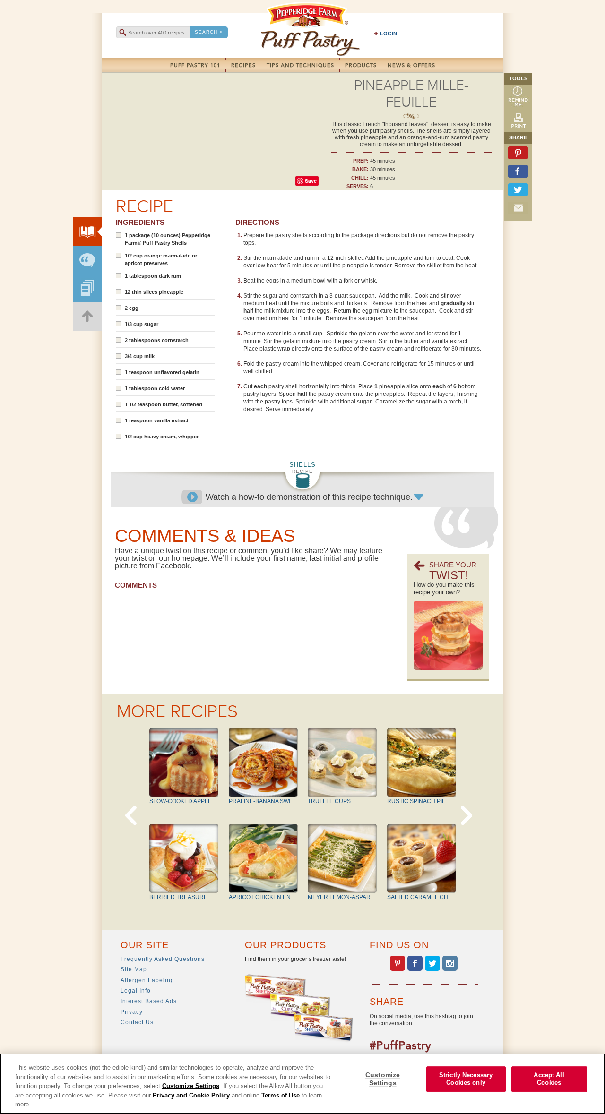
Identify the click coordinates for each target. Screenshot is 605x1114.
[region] (302, 1084)
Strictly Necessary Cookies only (466, 1079)
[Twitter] (432, 963)
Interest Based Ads (149, 1001)
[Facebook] (415, 963)
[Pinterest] (397, 963)
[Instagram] (450, 963)
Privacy (132, 1012)
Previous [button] (132, 815)
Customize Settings (190, 1085)
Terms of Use (280, 1095)
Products (361, 65)
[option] (302, 824)
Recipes (243, 65)
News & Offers (411, 65)
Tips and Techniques (300, 65)
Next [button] (468, 815)
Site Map (134, 969)
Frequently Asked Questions (163, 959)
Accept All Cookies (549, 1079)
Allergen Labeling (147, 980)
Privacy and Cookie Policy (191, 1095)
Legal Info (136, 990)
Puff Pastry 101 (195, 65)
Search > (209, 31)
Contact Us (137, 1022)
